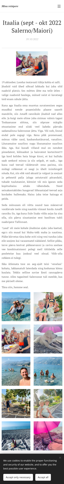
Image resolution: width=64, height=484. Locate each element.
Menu (59, 6)
